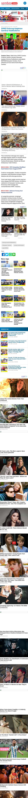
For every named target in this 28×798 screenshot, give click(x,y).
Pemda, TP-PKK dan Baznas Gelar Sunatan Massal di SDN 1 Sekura (17, 359)
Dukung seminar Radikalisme (9, 242)
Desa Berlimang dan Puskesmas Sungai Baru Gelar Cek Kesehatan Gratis (17, 367)
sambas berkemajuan (19, 245)
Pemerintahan (15, 8)
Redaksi (8, 8)
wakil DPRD (5, 248)
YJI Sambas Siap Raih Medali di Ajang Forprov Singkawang (17, 341)
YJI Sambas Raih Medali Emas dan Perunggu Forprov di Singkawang (16, 334)
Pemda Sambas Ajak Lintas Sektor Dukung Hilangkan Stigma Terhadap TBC (16, 351)
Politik (6, 23)
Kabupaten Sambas (6, 245)
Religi (22, 8)
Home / (3, 23)
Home (2, 8)
